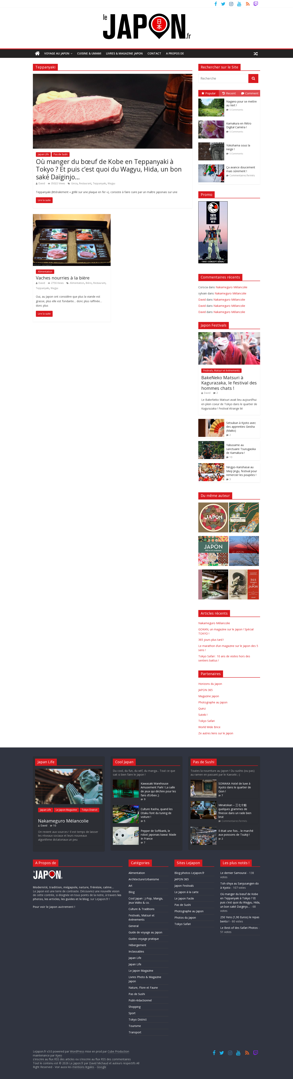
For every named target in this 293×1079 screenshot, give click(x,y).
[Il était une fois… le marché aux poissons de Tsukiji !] (203, 829)
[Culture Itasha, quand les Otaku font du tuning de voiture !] (126, 807)
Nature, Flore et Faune (143, 987)
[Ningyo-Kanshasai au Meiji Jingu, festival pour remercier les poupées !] (211, 465)
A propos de (175, 53)
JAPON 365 (205, 690)
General (134, 926)
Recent (231, 93)
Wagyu (111, 183)
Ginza (74, 183)
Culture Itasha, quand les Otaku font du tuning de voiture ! (157, 813)
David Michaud (98, 1063)
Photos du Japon (185, 917)
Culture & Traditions (141, 909)
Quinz (202, 708)
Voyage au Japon (56, 53)
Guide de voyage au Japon (145, 932)
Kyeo (58, 1055)
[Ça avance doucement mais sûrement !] (212, 164)
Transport (135, 1032)
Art (130, 885)
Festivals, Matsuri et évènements (221, 370)
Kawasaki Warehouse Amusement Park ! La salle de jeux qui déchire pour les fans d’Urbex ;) (158, 789)
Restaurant (85, 183)
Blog (132, 892)
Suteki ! (202, 715)
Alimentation (45, 271)
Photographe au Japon (212, 702)
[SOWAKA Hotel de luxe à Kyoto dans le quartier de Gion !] (203, 781)
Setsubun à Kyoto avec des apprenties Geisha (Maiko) (241, 426)
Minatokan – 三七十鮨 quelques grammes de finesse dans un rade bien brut (234, 811)
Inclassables (136, 951)
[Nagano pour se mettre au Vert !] (212, 99)
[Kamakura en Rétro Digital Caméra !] (212, 120)
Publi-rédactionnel (140, 1000)
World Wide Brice (209, 727)
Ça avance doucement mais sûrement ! (240, 169)
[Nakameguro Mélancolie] (68, 771)
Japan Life (43, 154)
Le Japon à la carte (186, 892)
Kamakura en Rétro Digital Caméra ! (238, 125)
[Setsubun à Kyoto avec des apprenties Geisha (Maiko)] (211, 421)
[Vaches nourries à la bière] (72, 216)
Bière (89, 283)
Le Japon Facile (184, 898)
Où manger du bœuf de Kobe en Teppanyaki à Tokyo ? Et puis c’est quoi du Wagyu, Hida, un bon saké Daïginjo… (109, 169)
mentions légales (83, 1067)
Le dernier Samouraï (233, 873)
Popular (210, 93)
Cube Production (118, 1051)
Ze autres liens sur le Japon (215, 733)
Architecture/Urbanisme (144, 879)
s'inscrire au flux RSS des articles (54, 1059)
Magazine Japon (208, 696)
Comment (252, 93)
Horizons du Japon (210, 684)
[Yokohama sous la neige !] (212, 142)
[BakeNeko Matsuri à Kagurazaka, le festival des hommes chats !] (229, 334)
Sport (132, 1013)
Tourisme (135, 1026)
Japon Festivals (184, 885)
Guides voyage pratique (144, 939)
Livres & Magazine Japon (124, 53)
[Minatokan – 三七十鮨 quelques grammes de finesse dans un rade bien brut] (203, 803)
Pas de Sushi (61, 154)
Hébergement (137, 945)
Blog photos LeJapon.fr (189, 873)
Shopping (135, 1007)
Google (101, 1067)
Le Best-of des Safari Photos (239, 928)
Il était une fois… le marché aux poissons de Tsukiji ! (235, 833)
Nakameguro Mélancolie (231, 287)
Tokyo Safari (206, 721)
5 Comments (236, 109)
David (41, 183)
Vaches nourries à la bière (62, 278)
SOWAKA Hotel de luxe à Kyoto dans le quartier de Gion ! (234, 787)
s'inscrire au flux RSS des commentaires (105, 1059)
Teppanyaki (99, 183)
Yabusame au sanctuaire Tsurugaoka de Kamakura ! (241, 449)
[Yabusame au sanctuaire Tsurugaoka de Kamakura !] (211, 443)
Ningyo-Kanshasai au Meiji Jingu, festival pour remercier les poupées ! (241, 471)
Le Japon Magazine (66, 809)
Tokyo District (89, 809)
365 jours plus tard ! (211, 640)
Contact (154, 53)
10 (230, 457)
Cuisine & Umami (89, 53)
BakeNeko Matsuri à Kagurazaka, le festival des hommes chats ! (229, 382)
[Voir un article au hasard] (255, 53)
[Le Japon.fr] (37, 53)
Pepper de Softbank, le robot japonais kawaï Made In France (158, 834)
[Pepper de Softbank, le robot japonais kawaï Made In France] (126, 829)
